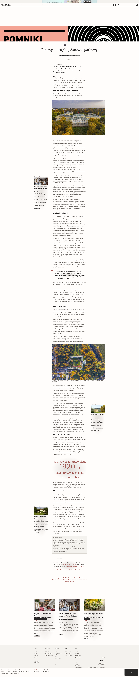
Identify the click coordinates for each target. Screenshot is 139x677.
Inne (76, 648)
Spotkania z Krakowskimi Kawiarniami (36, 661)
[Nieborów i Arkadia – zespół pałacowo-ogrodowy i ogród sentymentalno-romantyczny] (69, 605)
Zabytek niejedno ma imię (58, 664)
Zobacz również (44, 4)
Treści (14, 4)
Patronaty (77, 653)
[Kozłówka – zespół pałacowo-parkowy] (44, 605)
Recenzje (36, 657)
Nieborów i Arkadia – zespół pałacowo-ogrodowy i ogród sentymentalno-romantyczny (68, 615)
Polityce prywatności (39, 669)
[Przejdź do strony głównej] (6, 5)
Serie (33, 4)
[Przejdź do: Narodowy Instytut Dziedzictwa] (102, 660)
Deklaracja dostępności (77, 665)
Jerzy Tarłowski (37, 620)
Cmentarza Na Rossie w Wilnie (72, 566)
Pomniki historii (68, 651)
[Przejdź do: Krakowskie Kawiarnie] (69, 1)
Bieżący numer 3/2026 (48, 655)
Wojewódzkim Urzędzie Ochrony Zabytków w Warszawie (66, 569)
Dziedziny (27, 4)
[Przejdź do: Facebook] (116, 5)
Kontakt (76, 651)
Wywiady (36, 655)
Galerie (35, 653)
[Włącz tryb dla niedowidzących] (118, 5)
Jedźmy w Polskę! (58, 658)
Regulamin (77, 662)
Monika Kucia (86, 620)
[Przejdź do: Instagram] (113, 5)
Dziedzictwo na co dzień (58, 654)
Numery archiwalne (48, 653)
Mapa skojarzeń (78, 657)
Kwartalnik (21, 4)
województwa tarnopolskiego (70, 564)
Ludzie (56, 656)
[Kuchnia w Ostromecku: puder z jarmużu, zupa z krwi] (94, 605)
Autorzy (38, 4)
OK (131, 672)
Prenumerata (46, 651)
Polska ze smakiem (68, 655)
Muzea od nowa (68, 653)
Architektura (57, 651)
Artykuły (35, 651)
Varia (56, 660)
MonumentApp (78, 655)
